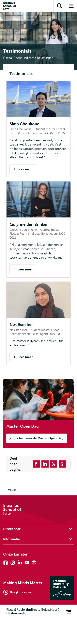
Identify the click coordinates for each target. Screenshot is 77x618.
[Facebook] (5, 562)
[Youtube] (26, 562)
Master (12, 489)
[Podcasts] (34, 562)
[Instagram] (12, 562)
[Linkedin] (19, 562)
